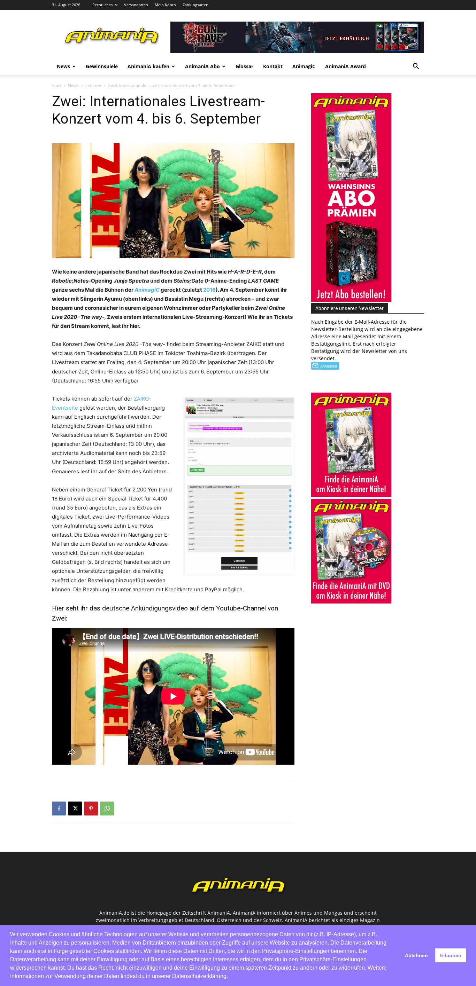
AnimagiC (303, 66)
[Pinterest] (91, 808)
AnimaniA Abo (202, 66)
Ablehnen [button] (416, 955)
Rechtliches (102, 4)
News (63, 66)
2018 (209, 289)
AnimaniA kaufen (148, 66)
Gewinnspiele (102, 66)
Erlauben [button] (450, 955)
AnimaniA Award (345, 66)
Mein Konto (165, 4)
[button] (415, 67)
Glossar (244, 66)
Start (56, 85)
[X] (75, 808)
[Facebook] (59, 808)
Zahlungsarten (195, 4)
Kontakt (273, 66)
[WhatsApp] (107, 808)
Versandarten (136, 4)
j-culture (93, 85)
